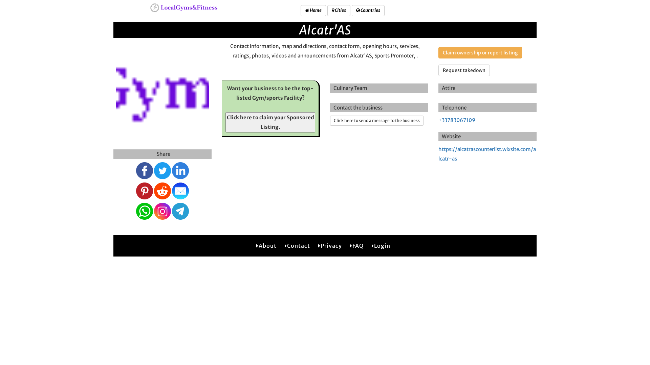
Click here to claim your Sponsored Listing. (270, 122)
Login (382, 245)
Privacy (331, 245)
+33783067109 (456, 120)
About (268, 245)
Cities (340, 10)
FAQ (358, 245)
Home (315, 10)
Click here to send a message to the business (377, 120)
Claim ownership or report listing (480, 53)
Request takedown (464, 70)
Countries (370, 10)
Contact (298, 245)
